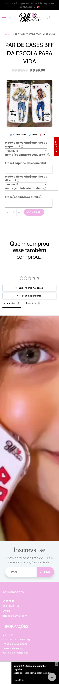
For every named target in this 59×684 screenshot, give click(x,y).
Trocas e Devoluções (15, 644)
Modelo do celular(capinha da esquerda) (26, 144)
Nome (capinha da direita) (24, 188)
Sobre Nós (8, 635)
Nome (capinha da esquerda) (26, 155)
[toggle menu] (4, 17)
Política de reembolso (15, 652)
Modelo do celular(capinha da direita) (26, 178)
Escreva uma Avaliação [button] (31, 287)
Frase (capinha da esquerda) (25, 163)
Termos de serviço (13, 648)
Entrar (45, 571)
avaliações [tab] (9, 302)
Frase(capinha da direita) (23, 197)
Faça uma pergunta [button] (31, 295)
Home (7, 34)
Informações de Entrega (16, 639)
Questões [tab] (31, 302)
